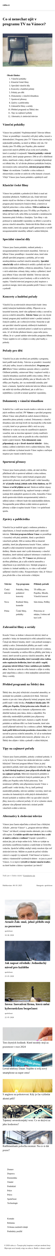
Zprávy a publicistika (20, 103)
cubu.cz (6, 5)
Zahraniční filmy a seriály (22, 106)
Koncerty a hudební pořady (22, 89)
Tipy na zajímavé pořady (21, 113)
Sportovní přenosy (19, 99)
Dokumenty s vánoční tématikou (25, 96)
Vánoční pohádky (18, 79)
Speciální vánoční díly (20, 85)
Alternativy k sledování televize (24, 116)
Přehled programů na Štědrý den (24, 109)
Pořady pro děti (17, 92)
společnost (48, 885)
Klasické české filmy (20, 82)
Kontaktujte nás (29, 876)
